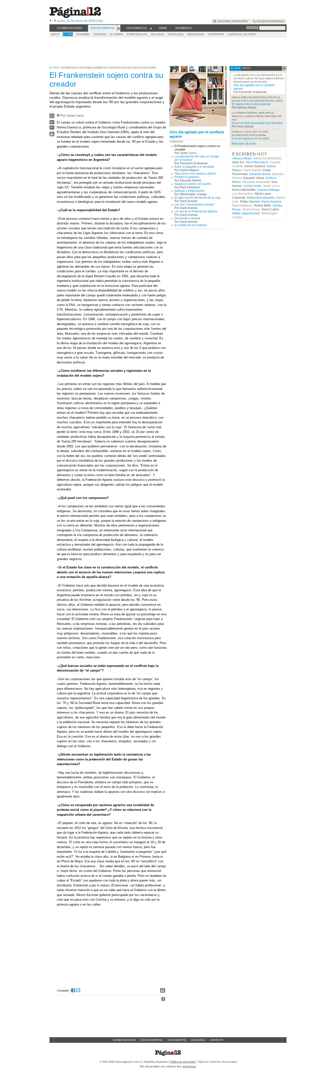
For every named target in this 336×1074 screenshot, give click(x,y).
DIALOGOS (157, 34)
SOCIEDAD (100, 34)
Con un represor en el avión (250, 138)
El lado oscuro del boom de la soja (197, 197)
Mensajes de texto (244, 143)
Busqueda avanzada (269, 21)
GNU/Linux (189, 1066)
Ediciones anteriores (232, 21)
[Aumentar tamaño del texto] (51, 123)
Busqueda (198, 1040)
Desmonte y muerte (187, 218)
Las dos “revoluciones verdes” (194, 204)
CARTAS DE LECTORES (242, 34)
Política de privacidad (182, 1061)
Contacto (216, 1040)
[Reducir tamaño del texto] (51, 128)
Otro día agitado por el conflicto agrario (196, 134)
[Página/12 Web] (75, 17)
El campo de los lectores (190, 225)
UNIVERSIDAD (195, 34)
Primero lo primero (186, 177)
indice (246, 68)
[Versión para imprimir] (51, 135)
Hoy (100, 21)
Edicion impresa (151, 1040)
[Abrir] (118, 28)
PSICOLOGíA (175, 34)
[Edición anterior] (50, 21)
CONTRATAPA (216, 34)
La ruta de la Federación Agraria (195, 211)
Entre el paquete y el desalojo (194, 166)
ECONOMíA (83, 34)
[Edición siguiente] (55, 21)
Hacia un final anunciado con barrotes (257, 123)
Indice (55, 34)
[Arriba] (163, 1000)
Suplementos (177, 1040)
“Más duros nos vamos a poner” (195, 173)
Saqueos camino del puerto (192, 184)
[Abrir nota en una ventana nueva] (51, 117)
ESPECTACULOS (137, 34)
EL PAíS (68, 34)
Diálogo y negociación (189, 191)
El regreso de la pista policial (251, 104)
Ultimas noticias (124, 1040)
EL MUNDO (116, 34)
